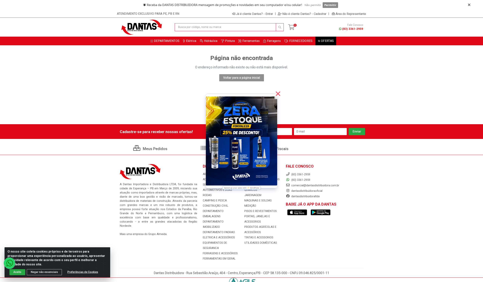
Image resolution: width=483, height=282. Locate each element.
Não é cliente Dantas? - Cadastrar (304, 13)
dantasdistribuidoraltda (305, 196)
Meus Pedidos (154, 148)
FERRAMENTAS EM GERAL (219, 258)
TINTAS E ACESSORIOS (258, 237)
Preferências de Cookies (82, 272)
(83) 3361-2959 (352, 29)
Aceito (17, 272)
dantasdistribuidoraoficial (306, 191)
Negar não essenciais (44, 272)
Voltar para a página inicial (241, 77)
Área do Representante (351, 13)
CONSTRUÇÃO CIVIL (215, 205)
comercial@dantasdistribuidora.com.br (315, 185)
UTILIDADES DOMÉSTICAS (260, 242)
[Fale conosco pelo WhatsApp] (9, 263)
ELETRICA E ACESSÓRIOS (219, 237)
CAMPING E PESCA (215, 200)
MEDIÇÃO (250, 205)
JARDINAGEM (252, 195)
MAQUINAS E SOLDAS (258, 200)
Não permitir (313, 5)
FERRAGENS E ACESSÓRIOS (220, 253)
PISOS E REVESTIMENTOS (260, 211)
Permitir (330, 5)
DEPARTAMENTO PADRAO (219, 232)
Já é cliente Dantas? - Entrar (254, 13)
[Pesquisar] (280, 27)
